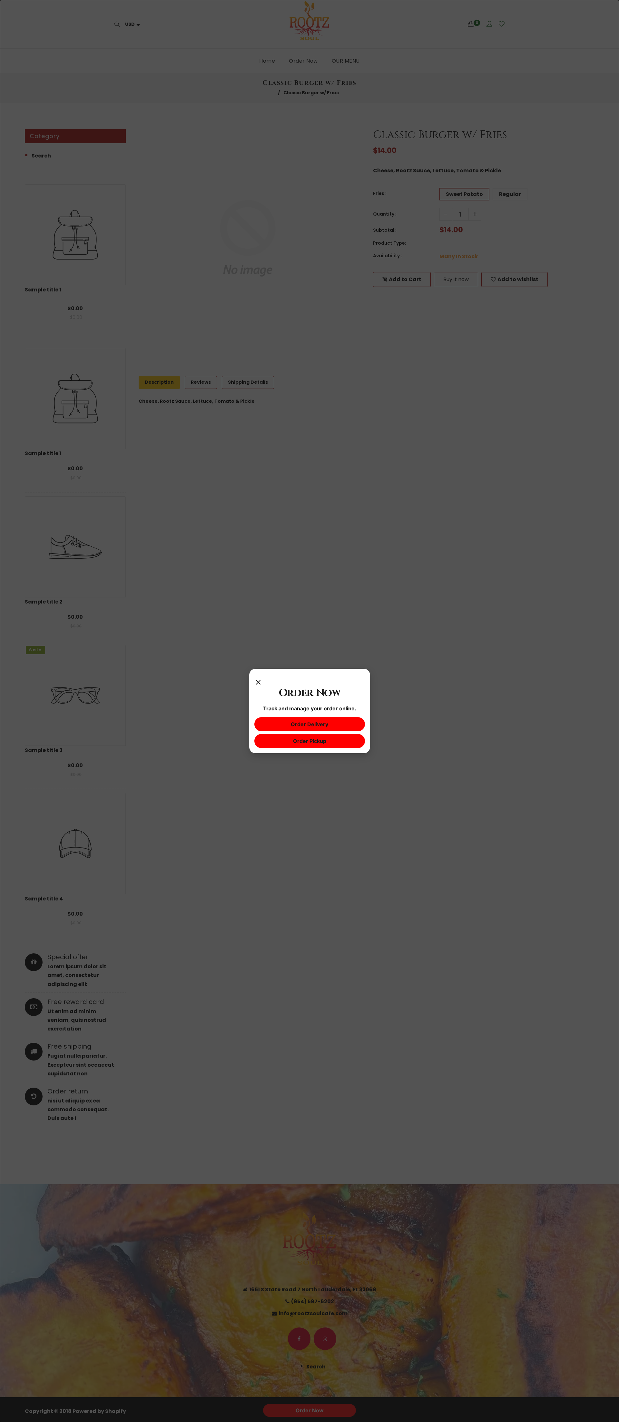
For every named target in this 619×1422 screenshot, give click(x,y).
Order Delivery (309, 724)
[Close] (258, 680)
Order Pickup (309, 741)
